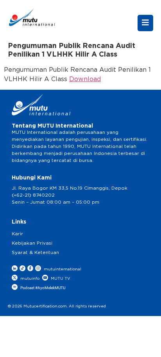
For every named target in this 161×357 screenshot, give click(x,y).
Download (85, 79)
